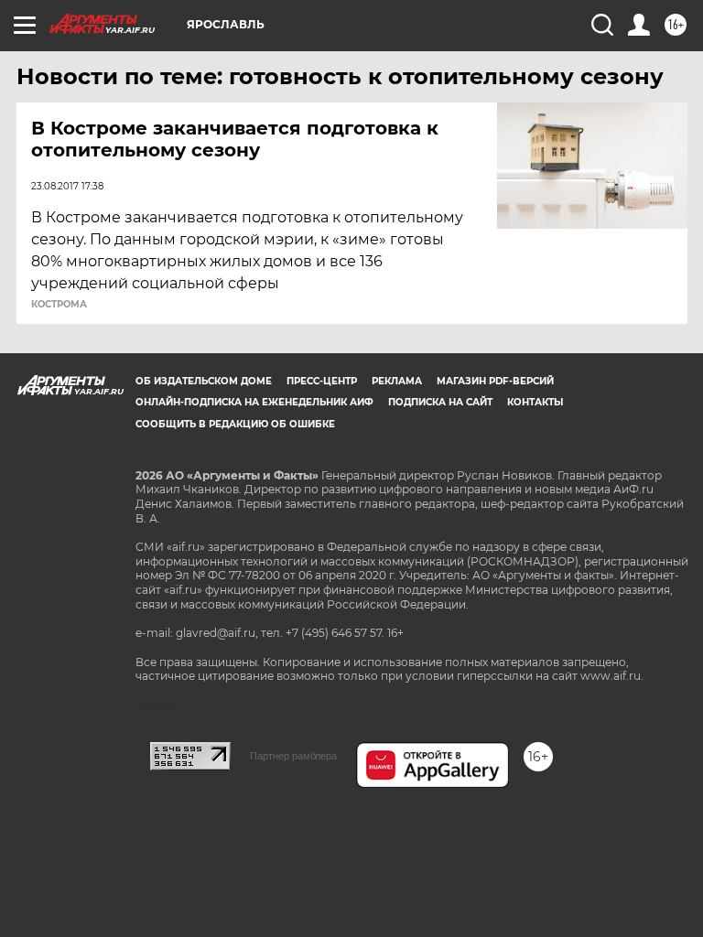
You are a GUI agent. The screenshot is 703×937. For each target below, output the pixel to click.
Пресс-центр (322, 381)
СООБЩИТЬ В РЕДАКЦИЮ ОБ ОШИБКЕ (235, 424)
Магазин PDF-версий (495, 381)
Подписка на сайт (440, 402)
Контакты (535, 402)
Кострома (59, 304)
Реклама (397, 381)
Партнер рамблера (293, 755)
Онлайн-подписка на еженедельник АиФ (254, 402)
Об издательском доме (203, 381)
